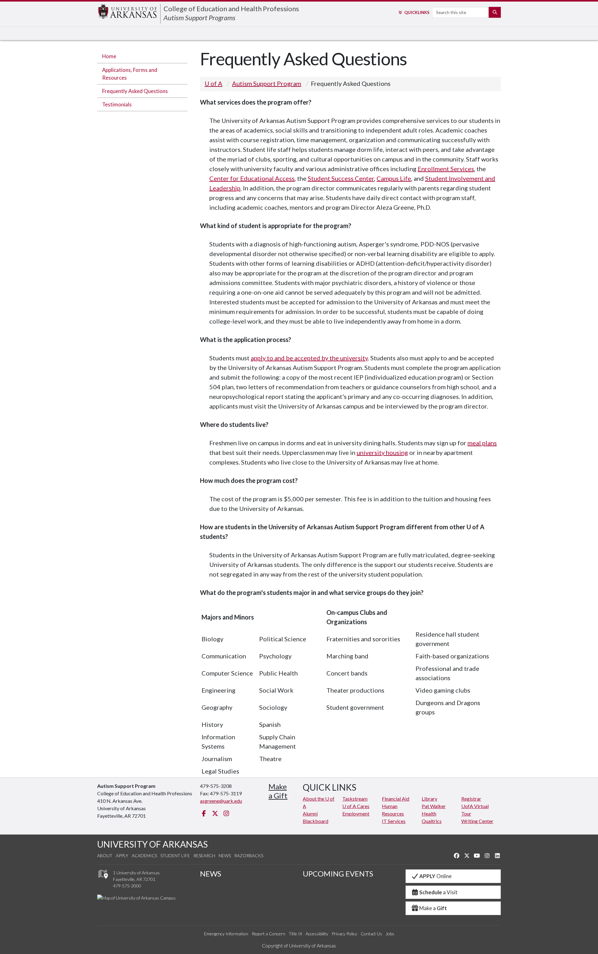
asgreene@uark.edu (221, 801)
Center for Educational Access (252, 178)
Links (416, 12)
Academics (144, 855)
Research (204, 855)
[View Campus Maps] (102, 880)
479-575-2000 (127, 885)
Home (109, 56)
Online (435, 876)
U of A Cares (355, 806)
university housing (382, 452)
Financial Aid (395, 799)
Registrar (471, 799)
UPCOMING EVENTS (338, 873)
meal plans (482, 443)
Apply (122, 855)
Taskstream (355, 799)
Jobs (390, 933)
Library (429, 799)
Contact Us (371, 933)
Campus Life (394, 178)
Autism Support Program (266, 83)
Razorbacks (248, 855)
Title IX (295, 933)
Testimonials (117, 104)
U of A (213, 83)
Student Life (175, 855)
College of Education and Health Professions (231, 8)
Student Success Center (341, 178)
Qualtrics (432, 821)
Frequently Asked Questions (135, 91)
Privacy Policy (344, 933)
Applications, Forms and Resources (129, 74)
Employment (355, 813)
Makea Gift (277, 791)
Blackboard (315, 821)
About (104, 855)
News (225, 855)
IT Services (394, 821)
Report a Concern (268, 933)
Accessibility (317, 933)
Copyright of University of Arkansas (299, 945)
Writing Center (477, 821)
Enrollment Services (446, 168)
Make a (433, 908)
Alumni (310, 813)
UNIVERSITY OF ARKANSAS (152, 844)
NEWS (210, 873)
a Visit (438, 892)
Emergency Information (226, 933)
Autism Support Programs (199, 17)
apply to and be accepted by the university (309, 358)
